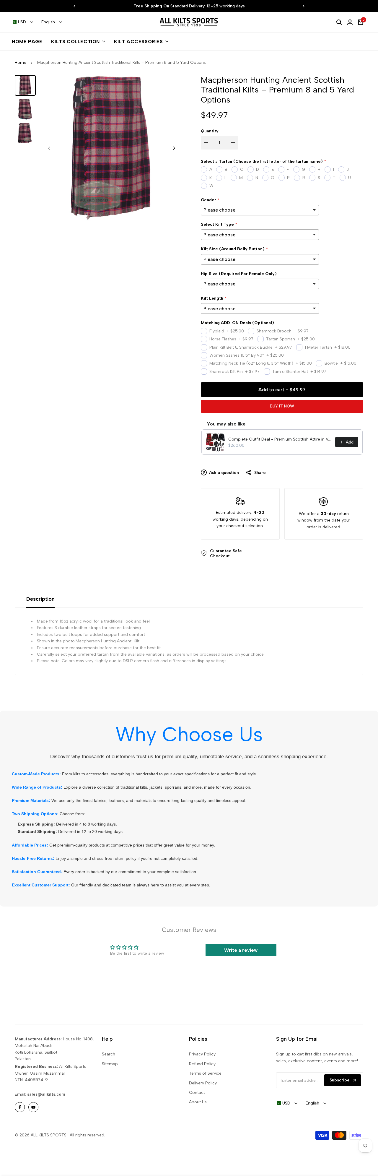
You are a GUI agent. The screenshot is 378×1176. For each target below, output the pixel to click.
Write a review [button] (241, 950)
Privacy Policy (202, 1054)
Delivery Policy (203, 1083)
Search (108, 1054)
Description (40, 599)
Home (20, 62)
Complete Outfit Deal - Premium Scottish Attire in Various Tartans (280, 439)
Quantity (210, 131)
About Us (198, 1101)
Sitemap (110, 1063)
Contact (197, 1092)
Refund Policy (202, 1063)
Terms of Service (205, 1073)
